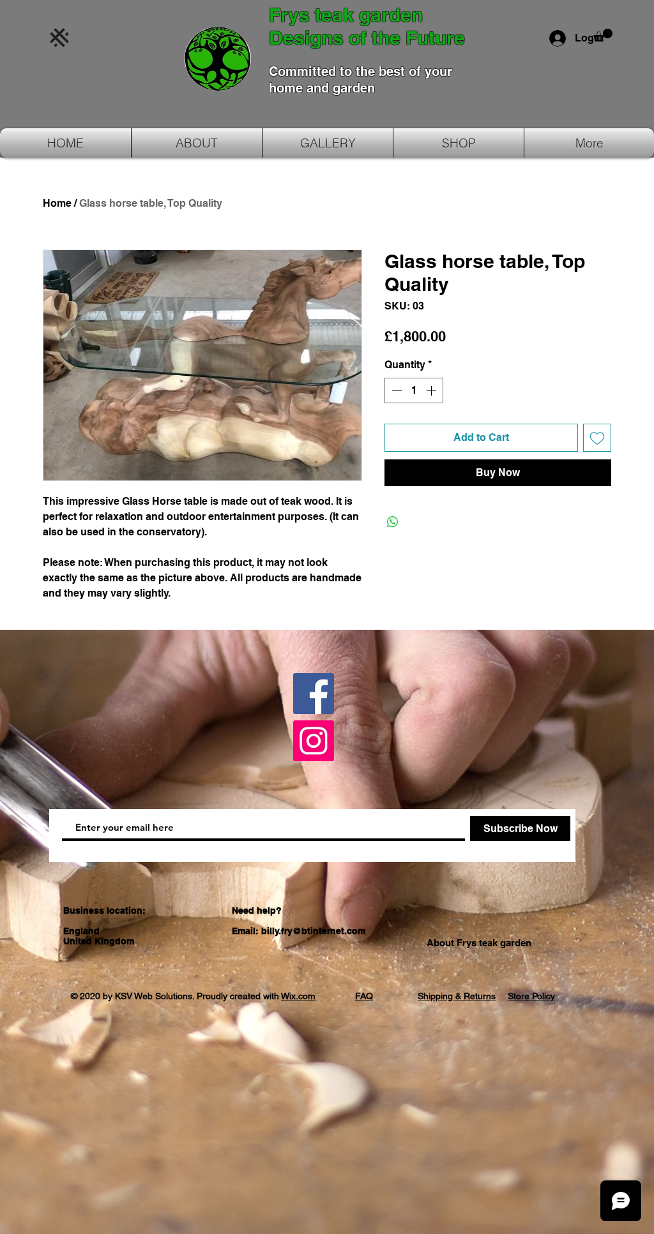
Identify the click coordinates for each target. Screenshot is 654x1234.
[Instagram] (313, 740)
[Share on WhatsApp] (392, 522)
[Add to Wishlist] (597, 438)
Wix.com (298, 996)
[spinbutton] (413, 390)
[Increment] (432, 390)
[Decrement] (395, 390)
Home (57, 203)
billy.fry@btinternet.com (313, 931)
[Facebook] (313, 693)
